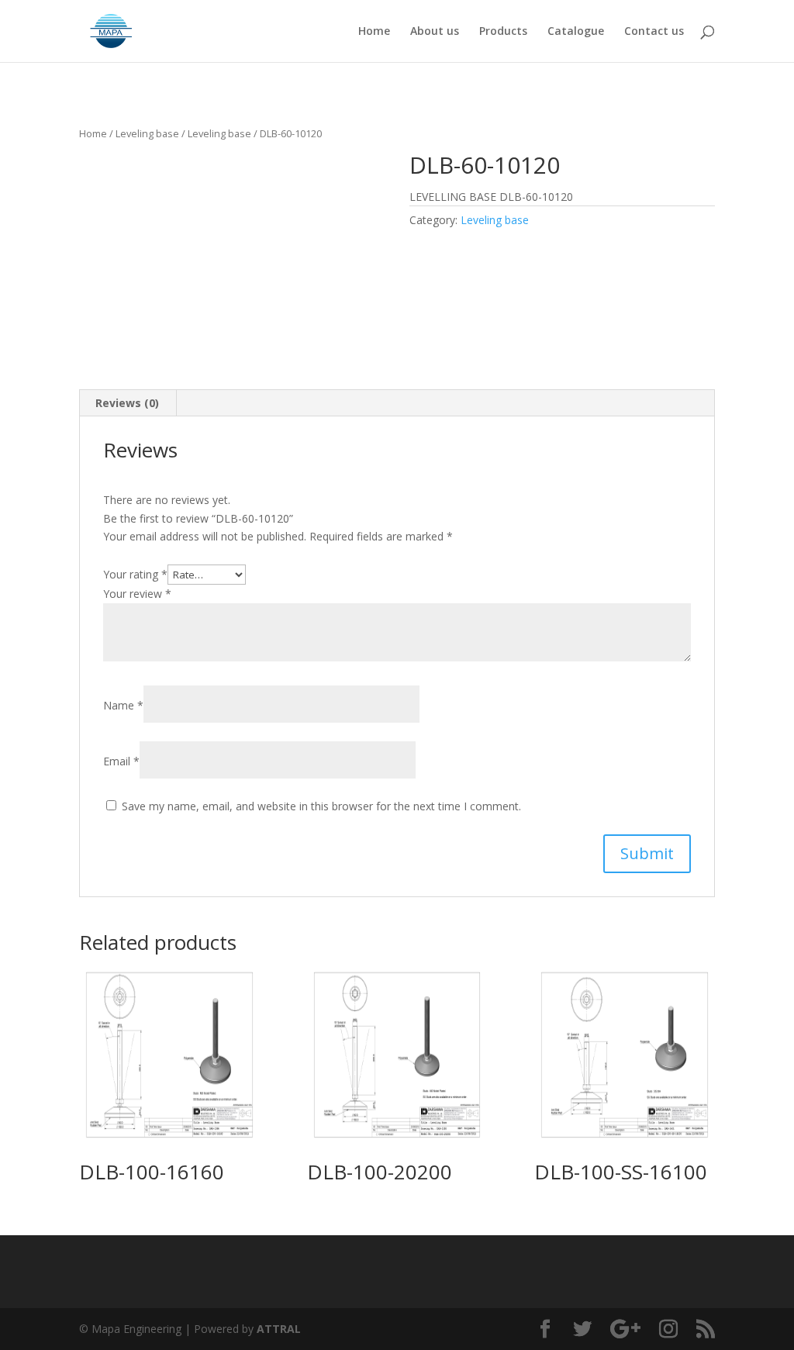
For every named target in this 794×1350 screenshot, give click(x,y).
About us (434, 32)
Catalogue (575, 32)
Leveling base (147, 133)
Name (123, 705)
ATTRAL (279, 1328)
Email (121, 761)
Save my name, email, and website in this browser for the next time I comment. (321, 806)
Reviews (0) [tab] (127, 402)
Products (503, 32)
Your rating (135, 574)
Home (374, 32)
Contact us (654, 32)
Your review (137, 593)
